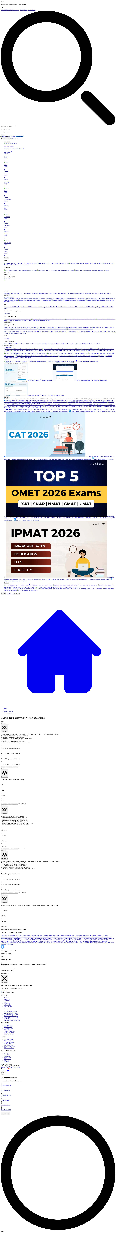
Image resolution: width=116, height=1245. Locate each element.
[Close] (1, 963)
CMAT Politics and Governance (86, 938)
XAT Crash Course (8, 1040)
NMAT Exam (7, 1057)
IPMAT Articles (8, 1006)
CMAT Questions (8, 711)
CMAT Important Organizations (26, 942)
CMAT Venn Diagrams (72, 938)
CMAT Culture (83, 942)
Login (2, 956)
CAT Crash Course (8, 1039)
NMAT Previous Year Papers (11, 1016)
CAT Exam (6, 1053)
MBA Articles (7, 1005)
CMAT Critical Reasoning (73, 935)
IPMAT (22, 10)
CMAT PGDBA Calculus (28, 941)
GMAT (25, 10)
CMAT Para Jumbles (41, 935)
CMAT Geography (48, 938)
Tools (5, 359)
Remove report (4, 970)
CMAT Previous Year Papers (11, 1017)
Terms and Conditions (6, 1067)
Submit (11, 970)
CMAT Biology (10, 940)
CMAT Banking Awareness (42, 941)
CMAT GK (101, 940)
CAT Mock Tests (8, 1025)
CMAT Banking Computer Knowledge (65, 940)
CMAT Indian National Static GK (71, 942)
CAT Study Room (8, 297)
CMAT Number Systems (100, 938)
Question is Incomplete (17, 964)
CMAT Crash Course (9, 1048)
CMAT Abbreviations (57, 942)
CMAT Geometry (38, 942)
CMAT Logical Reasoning (59, 938)
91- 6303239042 (11, 136)
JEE (10, 10)
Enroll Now (7, 278)
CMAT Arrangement (54, 941)
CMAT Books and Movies (36, 940)
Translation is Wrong (41, 964)
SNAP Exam (7, 1056)
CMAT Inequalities (51, 935)
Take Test (6, 338)
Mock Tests (7, 322)
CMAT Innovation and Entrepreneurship (69, 941)
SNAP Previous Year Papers (11, 1014)
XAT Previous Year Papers (10, 1013)
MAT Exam (7, 1060)
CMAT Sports (94, 940)
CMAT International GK (12, 942)
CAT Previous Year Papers (10, 1011)
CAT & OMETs (5, 10)
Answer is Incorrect (5, 964)
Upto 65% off (19, 136)
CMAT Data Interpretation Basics (89, 937)
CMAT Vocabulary (9, 944)
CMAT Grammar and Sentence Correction (25, 935)
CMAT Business (84, 935)
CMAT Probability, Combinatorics (95, 942)
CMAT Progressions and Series (22, 940)
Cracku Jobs (7, 999)
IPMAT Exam (7, 1061)
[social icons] (2, 1071)
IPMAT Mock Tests (9, 1032)
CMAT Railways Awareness (8, 935)
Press (5, 1002)
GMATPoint (7, 1003)
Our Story (6, 997)
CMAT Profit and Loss (34, 937)
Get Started (17, 593)
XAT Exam (7, 1054)
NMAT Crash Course (9, 1046)
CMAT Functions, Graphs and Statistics (18, 937)
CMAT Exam (7, 1059)
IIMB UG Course (8, 1045)
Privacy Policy (16, 1067)
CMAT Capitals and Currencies (47, 937)
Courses (6, 141)
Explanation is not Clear (29, 964)
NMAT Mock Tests (8, 1029)
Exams (6, 397)
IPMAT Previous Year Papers (11, 1018)
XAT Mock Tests (8, 1027)
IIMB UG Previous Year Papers (12, 1020)
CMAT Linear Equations (95, 935)
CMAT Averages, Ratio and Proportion (17, 938)
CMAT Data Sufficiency (49, 940)
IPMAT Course (7, 1043)
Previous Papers (8, 345)
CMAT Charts (9, 941)
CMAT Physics (101, 937)
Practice (6, 295)
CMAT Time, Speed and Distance (35, 938)
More (5, 582)
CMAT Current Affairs (61, 935)
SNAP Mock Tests (8, 1028)
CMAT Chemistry (17, 941)
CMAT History (59, 937)
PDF (3, 134)
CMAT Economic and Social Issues (72, 937)
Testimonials (7, 1000)
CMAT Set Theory (47, 942)
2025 (2, 721)
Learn (5, 257)
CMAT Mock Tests (8, 1034)
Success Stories (31, 10)
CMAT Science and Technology (83, 940)
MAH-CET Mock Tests (10, 1031)
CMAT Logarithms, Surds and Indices (88, 941)
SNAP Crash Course (9, 1042)
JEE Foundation (15, 10)
